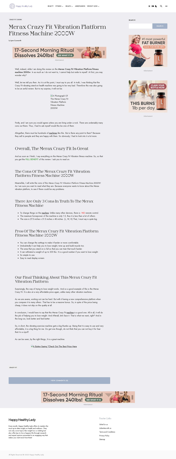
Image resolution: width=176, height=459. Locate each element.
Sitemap (102, 439)
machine (45, 212)
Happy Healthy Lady (22, 420)
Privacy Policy (104, 435)
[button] (153, 6)
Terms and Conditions (107, 432)
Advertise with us (105, 428)
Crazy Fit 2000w (15, 20)
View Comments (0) (59, 380)
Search (132, 20)
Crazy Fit (13, 367)
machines (53, 133)
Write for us (103, 424)
